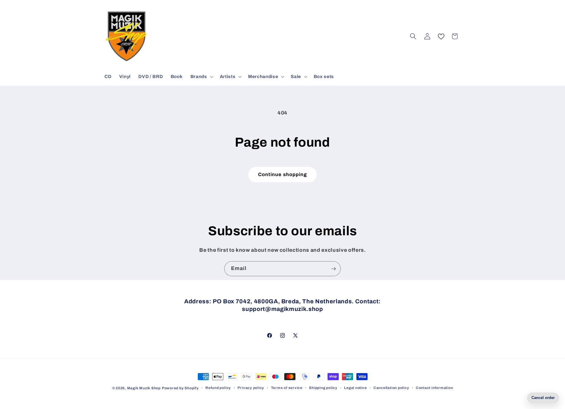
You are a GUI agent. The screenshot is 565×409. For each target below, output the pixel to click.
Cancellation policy (391, 388)
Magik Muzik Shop (144, 388)
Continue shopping (282, 174)
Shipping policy (323, 388)
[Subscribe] (333, 268)
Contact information (434, 388)
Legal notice (355, 388)
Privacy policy (250, 388)
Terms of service (287, 388)
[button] (201, 76)
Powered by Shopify (180, 388)
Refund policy (218, 388)
